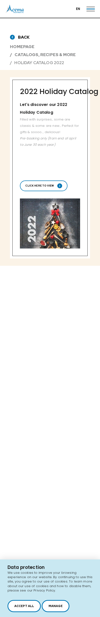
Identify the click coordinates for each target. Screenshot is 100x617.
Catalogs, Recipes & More (45, 54)
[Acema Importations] (15, 12)
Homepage (22, 46)
